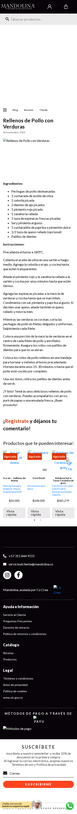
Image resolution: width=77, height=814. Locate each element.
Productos (10, 659)
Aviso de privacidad (15, 685)
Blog (15, 109)
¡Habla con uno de (15, 805)
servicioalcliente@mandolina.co (31, 564)
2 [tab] (42, 521)
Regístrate (17, 421)
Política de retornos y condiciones (24, 634)
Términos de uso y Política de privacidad (38, 764)
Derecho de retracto (16, 627)
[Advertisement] (38, 65)
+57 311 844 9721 (22, 556)
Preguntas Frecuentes (17, 621)
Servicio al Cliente (14, 615)
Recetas (28, 109)
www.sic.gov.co (13, 697)
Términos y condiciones (18, 678)
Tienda (43, 109)
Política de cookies (15, 691)
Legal (8, 670)
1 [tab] (35, 521)
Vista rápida (11, 512)
